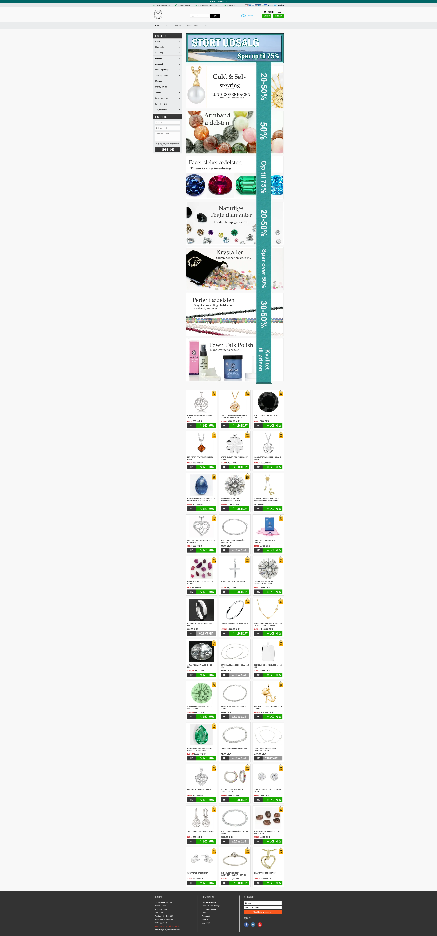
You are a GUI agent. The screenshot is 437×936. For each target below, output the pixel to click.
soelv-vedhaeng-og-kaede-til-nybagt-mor (201, 541)
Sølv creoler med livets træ (200, 831)
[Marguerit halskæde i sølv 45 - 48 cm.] (258, 466)
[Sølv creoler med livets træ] (191, 840)
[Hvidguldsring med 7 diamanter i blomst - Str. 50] (225, 882)
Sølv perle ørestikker (197, 873)
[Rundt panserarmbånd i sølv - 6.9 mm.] (235, 818)
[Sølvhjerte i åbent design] (191, 798)
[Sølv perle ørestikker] (191, 882)
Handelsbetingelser (192, 25)
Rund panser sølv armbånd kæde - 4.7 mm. (233, 541)
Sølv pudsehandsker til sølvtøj (265, 541)
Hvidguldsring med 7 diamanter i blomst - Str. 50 (233, 874)
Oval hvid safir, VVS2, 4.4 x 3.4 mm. (200, 666)
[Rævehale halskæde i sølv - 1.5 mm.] (235, 651)
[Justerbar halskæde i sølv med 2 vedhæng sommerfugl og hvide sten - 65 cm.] (268, 485)
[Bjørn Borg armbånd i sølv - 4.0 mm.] (235, 693)
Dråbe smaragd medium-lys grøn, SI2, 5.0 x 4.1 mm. (199, 749)
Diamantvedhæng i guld (265, 873)
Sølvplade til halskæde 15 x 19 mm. (268, 666)
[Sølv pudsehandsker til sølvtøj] (258, 549)
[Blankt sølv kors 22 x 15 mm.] (225, 590)
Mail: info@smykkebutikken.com (167, 930)
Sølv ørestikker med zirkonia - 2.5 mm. (268, 791)
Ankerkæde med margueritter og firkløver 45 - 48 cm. (268, 624)
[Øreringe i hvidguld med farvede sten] (225, 798)
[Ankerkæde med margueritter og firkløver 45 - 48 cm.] (258, 632)
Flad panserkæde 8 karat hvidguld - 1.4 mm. (265, 749)
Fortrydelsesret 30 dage (211, 906)
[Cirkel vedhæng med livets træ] (191, 424)
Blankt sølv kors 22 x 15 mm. (234, 582)
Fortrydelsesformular (209, 909)
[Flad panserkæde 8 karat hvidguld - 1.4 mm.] (268, 734)
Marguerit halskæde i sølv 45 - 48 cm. (268, 458)
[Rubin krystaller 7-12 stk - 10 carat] (191, 590)
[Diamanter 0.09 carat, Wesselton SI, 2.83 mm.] (225, 507)
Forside (158, 25)
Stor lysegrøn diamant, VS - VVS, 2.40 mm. (200, 708)
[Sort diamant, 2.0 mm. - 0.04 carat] (258, 424)
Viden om (177, 25)
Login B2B (206, 923)
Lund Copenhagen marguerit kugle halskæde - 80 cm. (234, 416)
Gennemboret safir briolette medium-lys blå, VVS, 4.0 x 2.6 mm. (201, 500)
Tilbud (167, 25)
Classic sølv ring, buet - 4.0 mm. (199, 624)
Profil (206, 25)
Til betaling (278, 16)
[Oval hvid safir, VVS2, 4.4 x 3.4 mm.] (191, 674)
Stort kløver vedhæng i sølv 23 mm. (234, 458)
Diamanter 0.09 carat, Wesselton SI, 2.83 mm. (230, 500)
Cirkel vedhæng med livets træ (199, 416)
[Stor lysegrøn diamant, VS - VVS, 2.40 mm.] (191, 715)
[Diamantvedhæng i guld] (258, 882)
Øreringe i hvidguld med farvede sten (232, 791)
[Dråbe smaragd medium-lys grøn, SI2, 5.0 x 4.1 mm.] (191, 757)
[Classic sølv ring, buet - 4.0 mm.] (201, 610)
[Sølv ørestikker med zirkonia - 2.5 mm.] (258, 798)
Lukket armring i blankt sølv (234, 623)
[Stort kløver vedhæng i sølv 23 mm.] (225, 466)
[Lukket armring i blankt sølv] (225, 632)
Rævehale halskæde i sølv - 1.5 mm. (235, 666)
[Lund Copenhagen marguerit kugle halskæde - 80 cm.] (225, 424)
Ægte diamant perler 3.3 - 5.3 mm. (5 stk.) (267, 832)
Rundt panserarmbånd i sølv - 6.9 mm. (234, 832)
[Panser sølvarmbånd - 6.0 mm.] (235, 735)
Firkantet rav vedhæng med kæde (200, 458)
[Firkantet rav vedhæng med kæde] (191, 466)
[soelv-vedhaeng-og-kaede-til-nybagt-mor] (191, 549)
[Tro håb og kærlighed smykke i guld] (258, 715)
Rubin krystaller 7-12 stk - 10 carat (200, 583)
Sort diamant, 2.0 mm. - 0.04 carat (266, 416)
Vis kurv (267, 16)
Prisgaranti (206, 916)
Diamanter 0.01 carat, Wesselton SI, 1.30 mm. (264, 583)
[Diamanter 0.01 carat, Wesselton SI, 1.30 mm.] (258, 590)
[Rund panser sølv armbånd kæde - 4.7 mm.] (235, 527)
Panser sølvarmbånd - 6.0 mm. (234, 748)
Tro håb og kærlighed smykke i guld (268, 708)
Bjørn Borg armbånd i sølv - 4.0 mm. (234, 708)
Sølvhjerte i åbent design (199, 790)
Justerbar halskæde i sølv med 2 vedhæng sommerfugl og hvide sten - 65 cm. (267, 500)
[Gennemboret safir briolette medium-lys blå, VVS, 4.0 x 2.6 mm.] (191, 507)
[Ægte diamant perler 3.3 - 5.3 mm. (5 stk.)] (258, 840)
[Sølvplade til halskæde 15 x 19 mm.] (258, 674)
